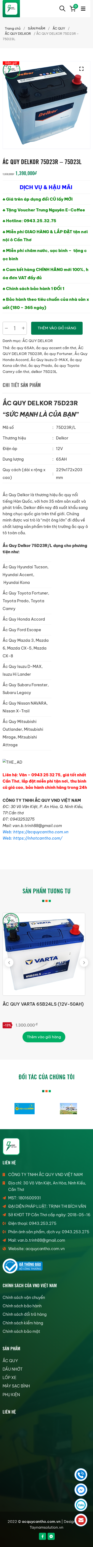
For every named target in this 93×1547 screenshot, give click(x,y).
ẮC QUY (59, 28)
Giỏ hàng (75, 7)
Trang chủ (13, 28)
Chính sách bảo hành (22, 1305)
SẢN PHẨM (36, 28)
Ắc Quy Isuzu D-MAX (49, 359)
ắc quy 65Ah (22, 348)
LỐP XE (9, 1377)
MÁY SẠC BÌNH (16, 1386)
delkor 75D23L (44, 371)
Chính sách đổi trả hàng (24, 1314)
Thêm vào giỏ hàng (57, 328)
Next (84, 962)
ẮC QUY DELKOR (18, 34)
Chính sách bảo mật (21, 1331)
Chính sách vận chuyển (24, 1297)
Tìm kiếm (62, 9)
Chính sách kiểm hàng (23, 1322)
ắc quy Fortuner (58, 353)
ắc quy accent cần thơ (56, 348)
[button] (82, 69)
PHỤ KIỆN (11, 1394)
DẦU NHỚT (13, 1369)
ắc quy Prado (40, 365)
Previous (9, 962)
